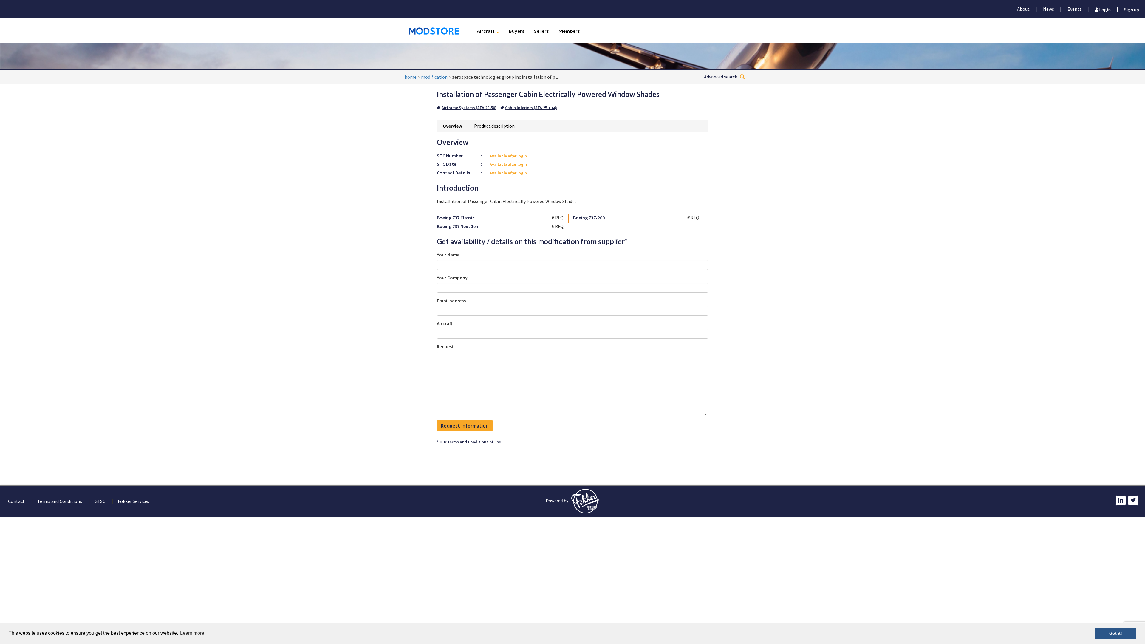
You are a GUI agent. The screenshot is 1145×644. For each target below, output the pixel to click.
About (1023, 9)
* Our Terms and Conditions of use (469, 442)
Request (445, 346)
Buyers (516, 30)
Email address (451, 301)
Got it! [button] (1115, 633)
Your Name (448, 255)
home (411, 77)
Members (569, 30)
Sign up (1131, 9)
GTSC (100, 501)
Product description (494, 126)
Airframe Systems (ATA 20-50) (469, 107)
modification (434, 77)
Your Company (452, 278)
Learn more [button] (192, 633)
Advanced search (720, 77)
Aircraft (486, 30)
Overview (452, 126)
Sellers (541, 30)
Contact (16, 501)
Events (1074, 9)
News (1048, 9)
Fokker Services (133, 501)
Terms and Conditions (59, 501)
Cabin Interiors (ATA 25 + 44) (531, 107)
